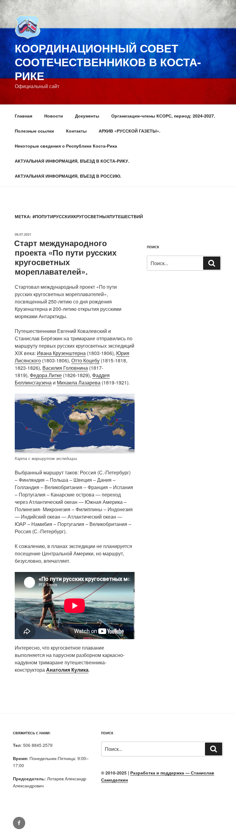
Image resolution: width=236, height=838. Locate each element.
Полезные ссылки (34, 131)
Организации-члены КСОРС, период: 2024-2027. (163, 116)
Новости (53, 116)
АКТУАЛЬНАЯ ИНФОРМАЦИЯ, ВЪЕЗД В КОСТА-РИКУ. (72, 161)
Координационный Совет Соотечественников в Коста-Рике (108, 61)
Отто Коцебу (85, 360)
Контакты (76, 131)
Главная (23, 116)
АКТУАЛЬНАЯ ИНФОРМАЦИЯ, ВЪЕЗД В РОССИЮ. (68, 176)
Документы (87, 116)
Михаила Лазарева (78, 382)
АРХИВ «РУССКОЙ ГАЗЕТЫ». (129, 131)
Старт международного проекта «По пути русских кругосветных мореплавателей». (65, 257)
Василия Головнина (65, 367)
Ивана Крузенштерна (61, 353)
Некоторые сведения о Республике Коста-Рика (66, 146)
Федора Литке (46, 375)
